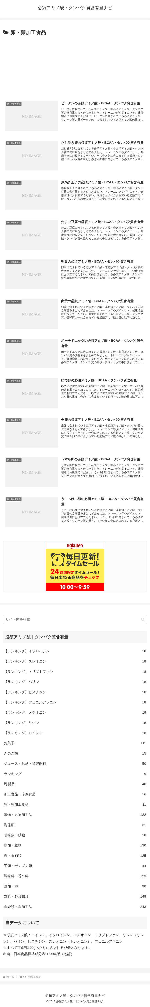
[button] (142, 619)
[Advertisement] (75, 66)
